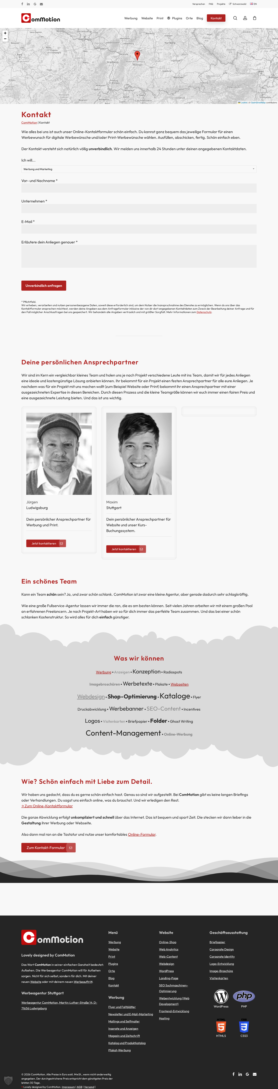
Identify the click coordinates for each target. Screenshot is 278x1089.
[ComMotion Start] (26, 18)
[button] (137, 55)
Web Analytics (168, 949)
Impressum (68, 1087)
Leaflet (243, 102)
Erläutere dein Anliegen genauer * (49, 242)
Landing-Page (168, 978)
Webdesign (91, 696)
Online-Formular (141, 834)
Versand (89, 1087)
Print (111, 956)
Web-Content (168, 956)
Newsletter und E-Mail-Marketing (130, 1014)
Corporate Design (222, 949)
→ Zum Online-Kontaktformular (47, 805)
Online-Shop (167, 942)
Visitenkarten (219, 978)
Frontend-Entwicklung (174, 1011)
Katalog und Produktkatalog (127, 1043)
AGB (79, 1087)
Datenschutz (204, 312)
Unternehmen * (34, 201)
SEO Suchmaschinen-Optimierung (173, 988)
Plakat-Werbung (119, 1050)
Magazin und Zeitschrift (124, 1036)
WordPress (166, 971)
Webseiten (180, 684)
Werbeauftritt (83, 982)
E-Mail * (28, 221)
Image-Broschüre (221, 971)
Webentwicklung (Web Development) (174, 1001)
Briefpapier (217, 942)
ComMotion (29, 122)
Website (35, 982)
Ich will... (36, 164)
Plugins (113, 964)
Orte (111, 971)
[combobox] (139, 169)
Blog (111, 978)
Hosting (164, 1018)
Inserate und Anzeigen (123, 1028)
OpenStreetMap (258, 102)
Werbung (103, 672)
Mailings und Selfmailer (124, 1021)
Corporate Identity (222, 956)
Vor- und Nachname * (39, 180)
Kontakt (113, 985)
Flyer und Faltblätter (122, 1007)
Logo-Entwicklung (222, 964)
